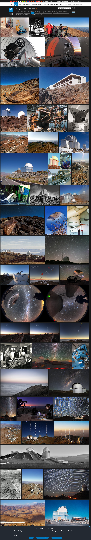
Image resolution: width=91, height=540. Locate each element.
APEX (31, 11)
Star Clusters (26, 14)
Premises (55, 12)
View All (17, 11)
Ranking (73, 12)
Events (51, 4)
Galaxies (65, 11)
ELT (43, 11)
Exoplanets (54, 11)
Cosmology (39, 11)
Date (74, 14)
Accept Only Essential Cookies (42, 537)
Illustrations (27, 12)
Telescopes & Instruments (36, 4)
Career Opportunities (77, 4)
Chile (34, 11)
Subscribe (59, 1)
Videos (20, 4)
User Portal (78, 1)
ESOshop (28, 4)
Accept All (31, 537)
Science (74, 1)
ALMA (28, 11)
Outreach (56, 4)
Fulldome (60, 11)
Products (62, 4)
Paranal (41, 12)
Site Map (67, 1)
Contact (63, 1)
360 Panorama (23, 11)
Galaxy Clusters (19, 12)
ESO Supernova (48, 11)
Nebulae (37, 12)
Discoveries (46, 4)
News (24, 4)
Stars (31, 14)
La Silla (32, 12)
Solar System (19, 14)
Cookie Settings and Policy (57, 537)
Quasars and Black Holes (63, 12)
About (11, 4)
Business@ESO (68, 4)
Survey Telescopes (37, 14)
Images (15, 4)
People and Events (48, 12)
